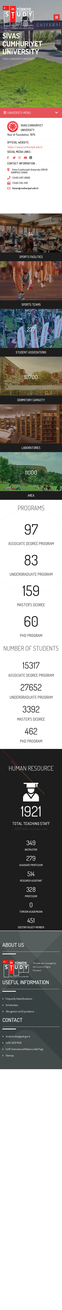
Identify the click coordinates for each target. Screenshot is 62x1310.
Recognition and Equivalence (20, 1011)
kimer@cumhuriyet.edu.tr (25, 188)
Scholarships (12, 1005)
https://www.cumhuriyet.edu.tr (25, 147)
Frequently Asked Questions (19, 998)
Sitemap (10, 1055)
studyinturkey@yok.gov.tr (18, 1036)
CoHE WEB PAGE (14, 1042)
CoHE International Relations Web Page (24, 1049)
